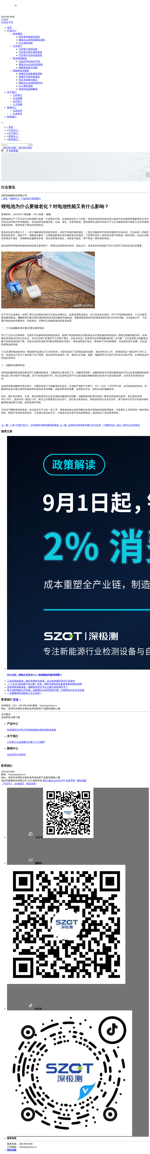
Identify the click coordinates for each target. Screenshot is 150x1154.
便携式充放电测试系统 (30, 73)
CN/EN (4, 19)
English (4, 22)
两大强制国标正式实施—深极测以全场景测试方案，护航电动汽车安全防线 (45, 690)
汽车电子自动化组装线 (30, 55)
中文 (11, 22)
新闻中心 (11, 107)
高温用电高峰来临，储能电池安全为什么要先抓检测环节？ (37, 687)
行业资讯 (17, 113)
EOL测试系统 (26, 43)
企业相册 (17, 98)
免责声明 (70, 780)
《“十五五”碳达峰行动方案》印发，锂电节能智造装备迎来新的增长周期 (44, 684)
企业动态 (17, 110)
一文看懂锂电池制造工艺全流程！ (24, 693)
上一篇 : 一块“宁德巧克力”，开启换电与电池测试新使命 (30, 425)
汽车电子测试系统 (28, 49)
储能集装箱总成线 (28, 67)
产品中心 (11, 30)
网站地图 (81, 780)
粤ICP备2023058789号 (54, 780)
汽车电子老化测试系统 (30, 52)
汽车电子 (17, 46)
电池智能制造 (20, 58)
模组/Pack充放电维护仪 (31, 83)
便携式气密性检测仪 (29, 77)
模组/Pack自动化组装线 (31, 64)
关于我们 (11, 92)
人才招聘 (17, 104)
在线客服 (13, 150)
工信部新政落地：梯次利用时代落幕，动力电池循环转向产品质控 (41, 681)
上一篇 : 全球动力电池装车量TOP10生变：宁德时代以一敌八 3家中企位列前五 (99, 425)
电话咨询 (30, 783)
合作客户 (17, 101)
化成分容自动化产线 (29, 61)
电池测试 (17, 33)
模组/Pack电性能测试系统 (32, 40)
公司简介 (17, 95)
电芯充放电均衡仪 (28, 80)
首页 (9, 27)
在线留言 (18, 783)
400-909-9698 (8, 148)
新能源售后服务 (21, 70)
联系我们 (11, 116)
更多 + (17, 699)
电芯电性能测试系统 (29, 37)
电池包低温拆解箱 (28, 89)
